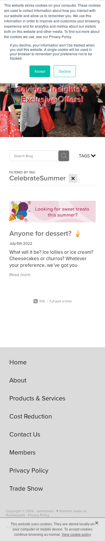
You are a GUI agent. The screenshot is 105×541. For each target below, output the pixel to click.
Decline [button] (65, 71)
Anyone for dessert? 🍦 (45, 233)
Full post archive (61, 301)
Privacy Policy (38, 514)
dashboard (45, 510)
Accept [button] (39, 71)
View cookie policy (76, 535)
